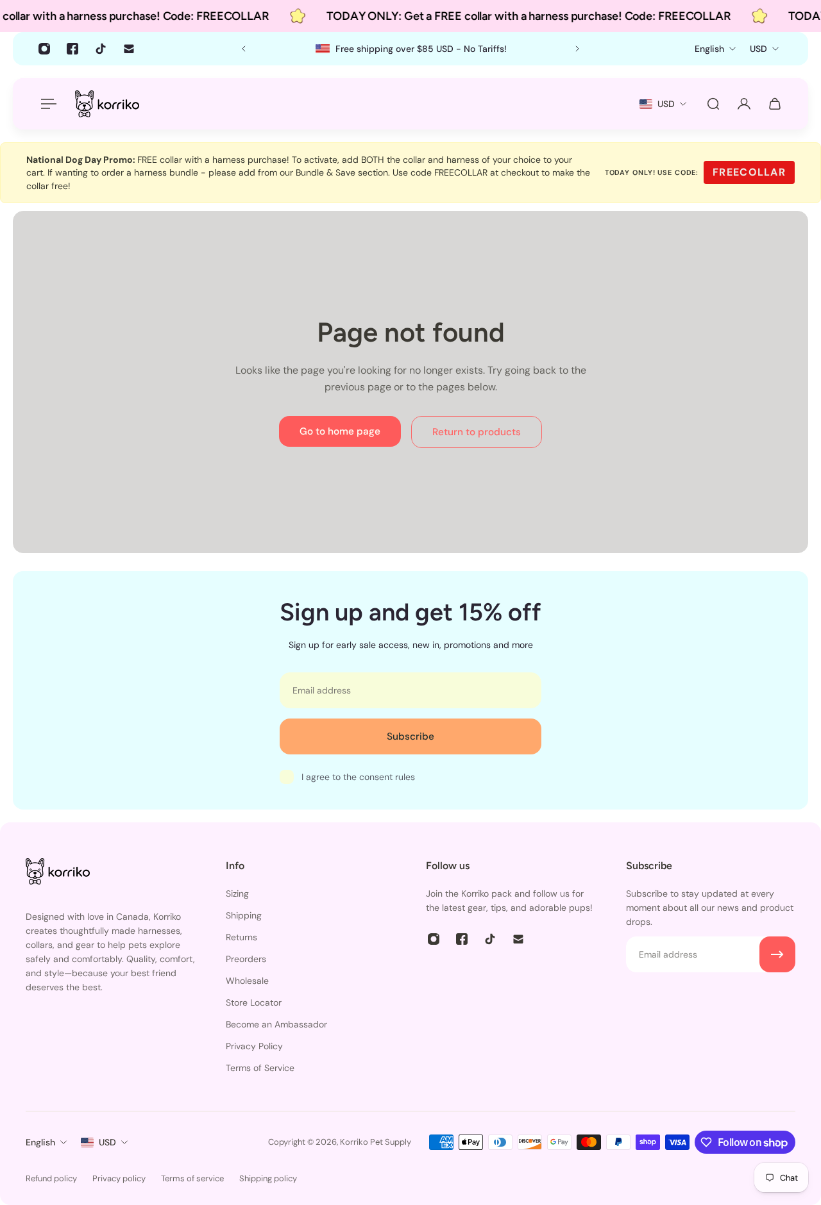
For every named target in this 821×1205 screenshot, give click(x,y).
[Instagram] (44, 49)
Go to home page (340, 431)
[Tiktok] (101, 49)
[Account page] (744, 104)
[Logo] (107, 103)
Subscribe (410, 736)
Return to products (476, 432)
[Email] (129, 49)
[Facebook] (72, 49)
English (40, 1142)
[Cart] (774, 104)
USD (107, 1142)
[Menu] (46, 104)
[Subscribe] (777, 954)
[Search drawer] (713, 104)
